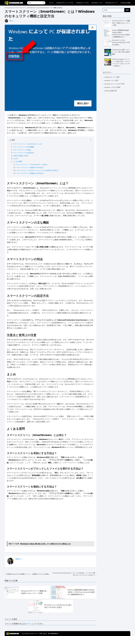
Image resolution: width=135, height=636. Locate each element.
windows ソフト (97, 3)
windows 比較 (125, 3)
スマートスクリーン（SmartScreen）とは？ (28, 144)
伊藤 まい (11, 21)
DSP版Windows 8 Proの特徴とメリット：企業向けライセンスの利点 (27, 574)
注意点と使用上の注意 (20, 156)
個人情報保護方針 (53, 633)
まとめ (15, 158)
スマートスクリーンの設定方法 (23, 153)
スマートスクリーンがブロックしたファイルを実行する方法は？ (37, 170)
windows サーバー (111, 3)
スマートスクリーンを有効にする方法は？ (30, 167)
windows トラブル (82, 3)
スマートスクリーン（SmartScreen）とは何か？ (32, 164)
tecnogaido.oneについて (30, 633)
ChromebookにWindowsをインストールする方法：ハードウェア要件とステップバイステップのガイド (73, 574)
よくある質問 (17, 161)
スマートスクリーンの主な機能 (23, 147)
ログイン (28, 623)
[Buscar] (43, 2)
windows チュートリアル (64, 3)
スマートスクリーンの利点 (22, 150)
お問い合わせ (43, 633)
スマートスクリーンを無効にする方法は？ (30, 173)
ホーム (51, 3)
